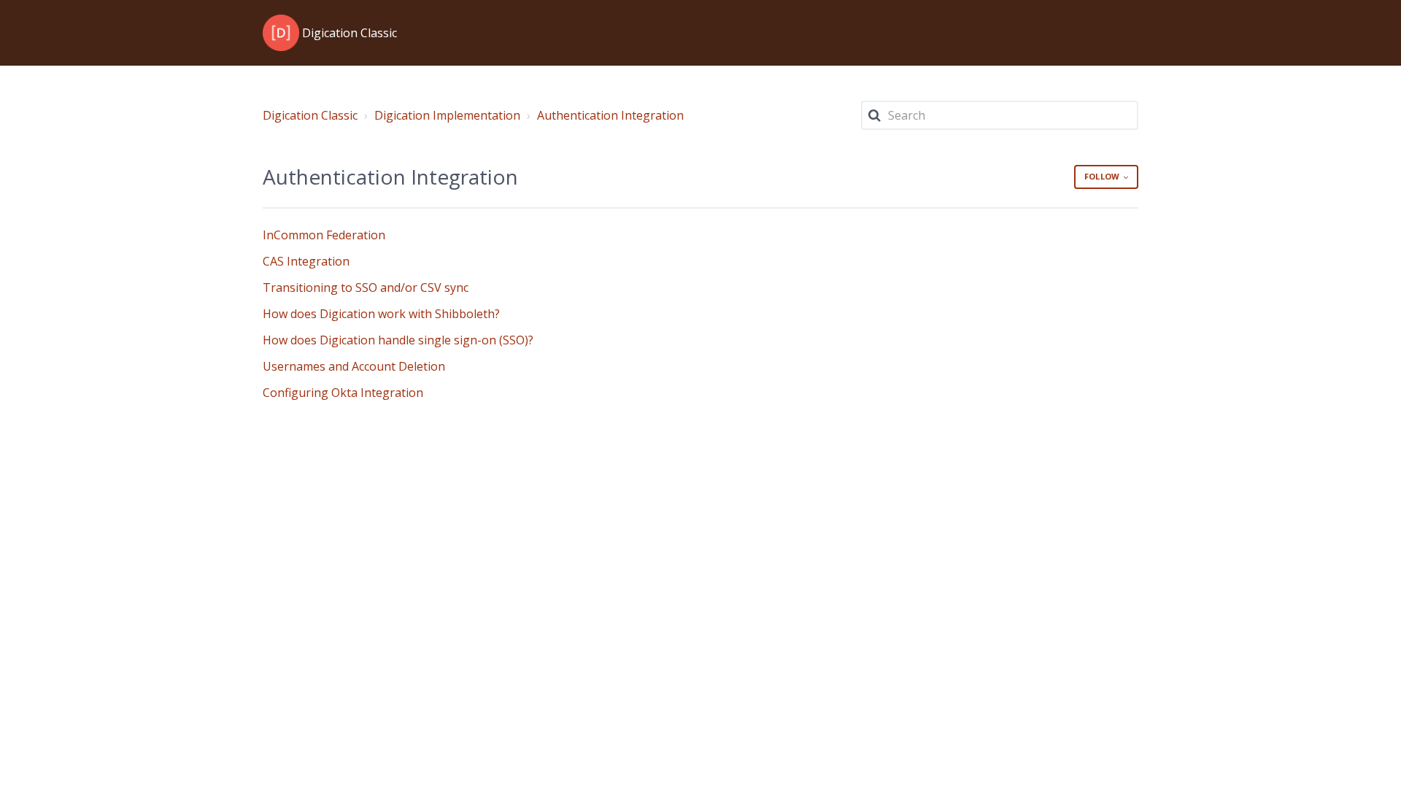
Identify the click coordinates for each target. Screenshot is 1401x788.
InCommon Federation (324, 235)
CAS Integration (306, 261)
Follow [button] (1101, 176)
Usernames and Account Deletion (354, 366)
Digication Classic (310, 115)
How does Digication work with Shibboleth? (381, 314)
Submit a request (1030, 32)
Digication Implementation (447, 115)
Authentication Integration (610, 115)
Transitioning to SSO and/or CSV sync (365, 287)
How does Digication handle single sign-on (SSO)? (398, 340)
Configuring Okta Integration (343, 393)
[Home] (281, 33)
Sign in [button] (1111, 32)
